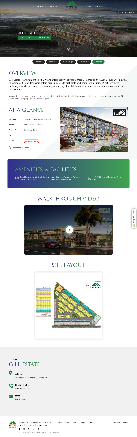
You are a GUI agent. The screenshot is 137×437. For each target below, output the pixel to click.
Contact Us (99, 6)
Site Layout (84, 62)
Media (89, 6)
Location (98, 62)
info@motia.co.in (22, 399)
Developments (39, 6)
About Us (52, 6)
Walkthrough (68, 62)
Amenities (53, 62)
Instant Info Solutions (122, 422)
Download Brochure (21, 148)
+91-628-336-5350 (22, 388)
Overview (38, 62)
